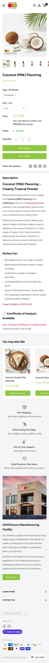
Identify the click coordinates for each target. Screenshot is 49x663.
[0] (44, 5)
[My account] (39, 5)
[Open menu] (4, 5)
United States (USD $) (13, 613)
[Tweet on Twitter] (40, 166)
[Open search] (34, 5)
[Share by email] (44, 166)
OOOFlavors (9, 81)
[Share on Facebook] (30, 166)
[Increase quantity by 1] (29, 139)
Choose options (17, 393)
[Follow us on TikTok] (9, 626)
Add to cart (24, 148)
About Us (11, 577)
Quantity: (7, 139)
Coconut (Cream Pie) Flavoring (15, 379)
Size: (7, 103)
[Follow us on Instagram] (4, 626)
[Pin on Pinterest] (35, 166)
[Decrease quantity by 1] (15, 139)
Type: (10, 89)
